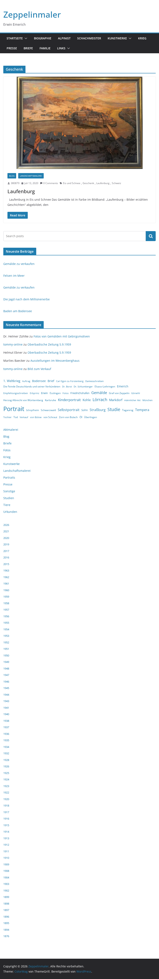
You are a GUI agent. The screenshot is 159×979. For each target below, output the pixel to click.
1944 (6, 694)
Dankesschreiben (94, 381)
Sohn (84, 410)
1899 (6, 897)
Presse (12, 48)
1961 (6, 583)
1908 (6, 871)
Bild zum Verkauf (39, 369)
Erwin (44, 393)
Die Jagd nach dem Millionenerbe (26, 299)
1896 (6, 916)
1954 (6, 629)
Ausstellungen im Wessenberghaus (55, 361)
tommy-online (13, 344)
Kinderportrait (69, 399)
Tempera (142, 410)
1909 (6, 864)
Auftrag (26, 381)
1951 (6, 649)
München (147, 400)
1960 (6, 590)
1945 (6, 688)
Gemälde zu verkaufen (19, 264)
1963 (6, 570)
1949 (6, 662)
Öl (81, 417)
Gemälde (99, 392)
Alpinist (64, 38)
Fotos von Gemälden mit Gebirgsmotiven (62, 336)
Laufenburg (103, 183)
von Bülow (36, 417)
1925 (6, 773)
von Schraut (50, 417)
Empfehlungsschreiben (15, 393)
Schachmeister (89, 38)
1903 (6, 884)
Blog (11, 175)
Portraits (9, 477)
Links (61, 48)
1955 (6, 623)
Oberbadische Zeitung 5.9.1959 (49, 344)
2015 (6, 564)
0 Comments (50, 183)
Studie (113, 409)
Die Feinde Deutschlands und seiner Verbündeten (31, 386)
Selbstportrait (69, 410)
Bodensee (39, 381)
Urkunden (10, 512)
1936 (6, 734)
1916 (6, 818)
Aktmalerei (10, 430)
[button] (25, 38)
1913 (6, 838)
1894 (6, 930)
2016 (6, 557)
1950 (6, 655)
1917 (6, 812)
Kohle (87, 400)
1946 (6, 681)
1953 (6, 636)
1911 (6, 851)
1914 (6, 831)
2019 (6, 544)
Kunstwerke (117, 38)
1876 (6, 936)
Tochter (7, 417)
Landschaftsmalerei (31, 175)
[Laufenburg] (79, 123)
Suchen (151, 236)
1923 (6, 786)
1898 (6, 903)
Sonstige (9, 491)
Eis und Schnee (71, 183)
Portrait (13, 409)
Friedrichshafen (79, 393)
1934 (6, 747)
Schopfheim (32, 410)
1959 (6, 596)
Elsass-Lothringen (105, 386)
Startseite (15, 38)
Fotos (66, 393)
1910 (6, 858)
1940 (6, 714)
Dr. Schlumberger (83, 386)
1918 (6, 805)
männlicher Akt (132, 400)
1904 (6, 877)
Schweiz (116, 183)
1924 (6, 779)
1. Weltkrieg (11, 381)
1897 (6, 910)
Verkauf (24, 417)
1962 (6, 577)
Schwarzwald (48, 410)
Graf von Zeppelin (119, 393)
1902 (6, 890)
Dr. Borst (67, 386)
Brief (51, 381)
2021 (6, 531)
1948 (6, 668)
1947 (6, 675)
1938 (6, 721)
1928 (6, 760)
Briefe (28, 48)
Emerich (122, 386)
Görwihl (135, 393)
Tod (15, 417)
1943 (6, 701)
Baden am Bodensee (17, 311)
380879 (15, 183)
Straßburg (98, 410)
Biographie (42, 38)
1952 (6, 642)
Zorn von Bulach (68, 417)
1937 (6, 727)
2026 (6, 525)
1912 (6, 845)
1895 (6, 923)
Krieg (142, 38)
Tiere (6, 505)
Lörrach (100, 399)
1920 (6, 799)
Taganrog (127, 410)
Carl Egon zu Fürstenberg (69, 381)
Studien (8, 498)
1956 (6, 616)
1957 (6, 609)
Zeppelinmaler (32, 14)
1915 (6, 825)
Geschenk (88, 183)
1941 (6, 708)
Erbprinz (34, 393)
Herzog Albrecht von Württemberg (23, 400)
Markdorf (115, 400)
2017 (6, 551)
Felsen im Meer (14, 276)
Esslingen (55, 393)
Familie (45, 48)
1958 (6, 603)
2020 (6, 538)
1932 (6, 753)
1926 (6, 766)
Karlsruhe (50, 400)
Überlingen (90, 417)
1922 (6, 792)
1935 (6, 740)
